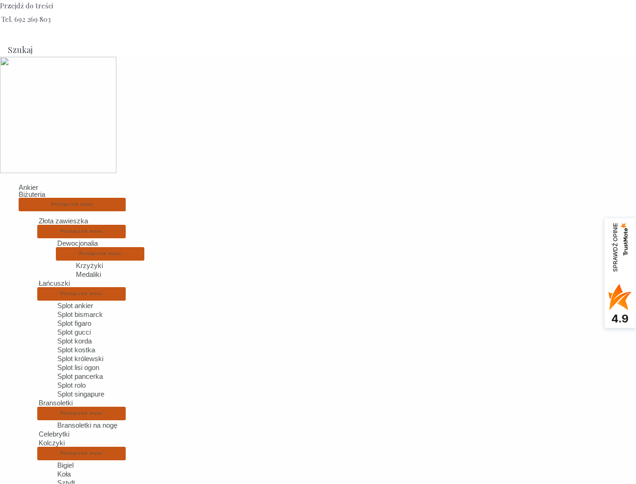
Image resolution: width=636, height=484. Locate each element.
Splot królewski (80, 359)
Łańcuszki (54, 283)
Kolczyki (52, 443)
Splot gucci (74, 332)
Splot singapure (80, 394)
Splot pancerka (80, 376)
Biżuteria (32, 194)
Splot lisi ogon (78, 367)
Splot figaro (74, 323)
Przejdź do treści (26, 5)
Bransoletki (56, 403)
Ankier (28, 187)
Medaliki (88, 274)
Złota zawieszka (63, 221)
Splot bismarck (80, 314)
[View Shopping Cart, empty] (10, 34)
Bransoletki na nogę (87, 425)
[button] (17, 49)
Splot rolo (71, 385)
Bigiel (65, 465)
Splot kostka (76, 350)
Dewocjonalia (77, 243)
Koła (64, 474)
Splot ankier (75, 305)
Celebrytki (54, 434)
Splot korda (74, 341)
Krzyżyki (89, 265)
